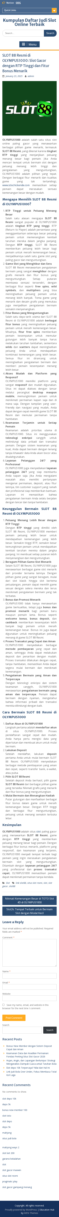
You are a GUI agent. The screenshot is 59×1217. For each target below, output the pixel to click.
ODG (18, 2)
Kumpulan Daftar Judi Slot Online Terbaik (29, 22)
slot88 (12, 886)
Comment (8, 937)
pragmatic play (9, 1181)
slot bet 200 (8, 1153)
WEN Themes (31, 1212)
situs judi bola (9, 1138)
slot (38, 831)
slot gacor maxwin (11, 1170)
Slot (8, 882)
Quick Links (10, 10)
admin (31, 76)
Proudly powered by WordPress (21, 1209)
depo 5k (6, 1104)
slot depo (7, 1121)
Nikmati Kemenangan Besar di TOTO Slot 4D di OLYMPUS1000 (29, 900)
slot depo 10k (9, 1098)
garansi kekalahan (11, 1158)
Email (6, 982)
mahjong (6, 1132)
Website (6, 993)
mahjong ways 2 (10, 1147)
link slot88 (21, 882)
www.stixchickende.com (16, 185)
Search (5, 1024)
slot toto (6, 1115)
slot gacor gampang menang (17, 1187)
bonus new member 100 (14, 1109)
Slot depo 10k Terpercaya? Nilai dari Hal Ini (28, 1067)
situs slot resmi (34, 882)
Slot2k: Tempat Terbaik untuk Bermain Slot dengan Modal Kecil (29, 911)
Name (6, 971)
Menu (33, 44)
